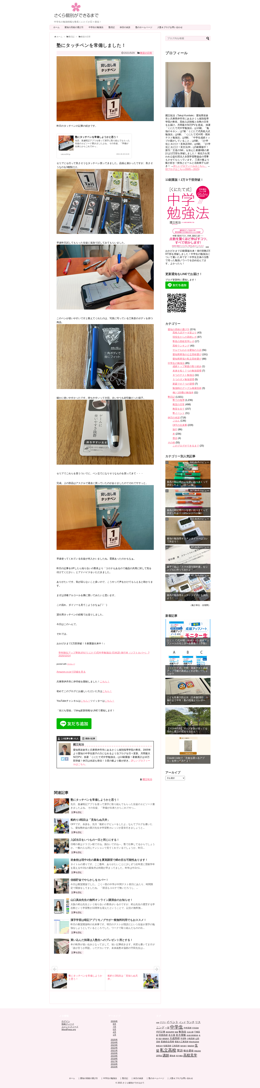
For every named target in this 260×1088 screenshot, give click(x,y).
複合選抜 (188, 1050)
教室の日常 (146, 53)
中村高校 (188, 1028)
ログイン (66, 1021)
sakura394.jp (65, 154)
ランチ (190, 1022)
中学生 (176, 1026)
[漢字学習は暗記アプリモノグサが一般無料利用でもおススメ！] (61, 926)
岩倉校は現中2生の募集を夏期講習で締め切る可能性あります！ (109, 859)
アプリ (163, 1022)
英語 (180, 1050)
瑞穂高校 (190, 1046)
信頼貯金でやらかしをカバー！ (89, 879)
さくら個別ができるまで (133, 1083)
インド (182, 1022)
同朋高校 (163, 1035)
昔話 (175, 438)
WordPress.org (69, 1029)
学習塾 (183, 1038)
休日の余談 (126, 27)
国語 (160, 1039)
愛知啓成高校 (194, 1042)
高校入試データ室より (185, 332)
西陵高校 (197, 1051)
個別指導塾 (170, 1032)
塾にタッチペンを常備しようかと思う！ (96, 137)
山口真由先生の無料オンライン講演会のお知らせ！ (102, 899)
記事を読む (76, 812)
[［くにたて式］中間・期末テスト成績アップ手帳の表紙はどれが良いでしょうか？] (187, 662)
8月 (114, 1024)
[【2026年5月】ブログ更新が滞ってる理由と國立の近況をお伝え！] (187, 720)
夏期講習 (165, 1039)
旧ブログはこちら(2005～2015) (182, 169)
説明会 (159, 1056)
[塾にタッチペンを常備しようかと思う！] (61, 805)
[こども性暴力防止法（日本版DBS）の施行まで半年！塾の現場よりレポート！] (187, 691)
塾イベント (179, 413)
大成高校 (175, 1038)
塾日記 (112, 27)
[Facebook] (66, 759)
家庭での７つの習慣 (183, 384)
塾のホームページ (144, 27)
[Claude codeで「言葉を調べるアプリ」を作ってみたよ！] (187, 750)
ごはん (176, 420)
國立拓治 (147, 779)
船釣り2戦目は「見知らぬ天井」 (90, 819)
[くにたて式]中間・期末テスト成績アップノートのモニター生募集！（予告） (188, 642)
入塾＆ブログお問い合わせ (171, 27)
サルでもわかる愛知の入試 (187, 350)
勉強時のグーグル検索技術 (187, 388)
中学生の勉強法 (97, 27)
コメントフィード (70, 1026)
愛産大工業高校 (182, 1042)
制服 (176, 1032)
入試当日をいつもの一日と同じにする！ (95, 839)
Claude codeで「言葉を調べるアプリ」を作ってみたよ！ (186, 759)
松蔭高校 (167, 1046)
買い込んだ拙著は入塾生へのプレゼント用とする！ (102, 939)
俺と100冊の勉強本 (183, 392)
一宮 (167, 1027)
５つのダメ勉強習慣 (183, 379)
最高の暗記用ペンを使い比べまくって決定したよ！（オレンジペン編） (187, 511)
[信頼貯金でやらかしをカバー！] (61, 886)
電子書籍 (179, 1056)
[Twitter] (63, 759)
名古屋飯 (181, 1035)
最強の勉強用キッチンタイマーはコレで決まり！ (187, 540)
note (157, 1022)
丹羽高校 (195, 1028)
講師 (166, 1055)
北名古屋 (190, 1032)
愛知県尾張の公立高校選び (187, 354)
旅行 (175, 429)
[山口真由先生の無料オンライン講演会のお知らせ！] (61, 906)
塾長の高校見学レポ (183, 341)
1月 (114, 1035)
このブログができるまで (186, 445)
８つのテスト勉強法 (183, 375)
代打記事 (160, 1031)
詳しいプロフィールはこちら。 (190, 166)
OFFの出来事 (180, 425)
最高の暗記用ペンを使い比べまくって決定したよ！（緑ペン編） (187, 483)
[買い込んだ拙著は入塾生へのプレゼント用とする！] (61, 946)
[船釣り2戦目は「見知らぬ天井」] (61, 825)
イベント (172, 1022)
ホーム (56, 27)
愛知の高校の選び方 (75, 27)
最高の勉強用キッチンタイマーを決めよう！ (187, 596)
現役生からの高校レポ (185, 337)
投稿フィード (68, 1024)
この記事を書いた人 (69, 738)
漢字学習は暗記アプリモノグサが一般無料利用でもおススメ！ (108, 919)
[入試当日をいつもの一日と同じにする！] (61, 846)
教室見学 (159, 1046)
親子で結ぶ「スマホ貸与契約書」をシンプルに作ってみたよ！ (187, 568)
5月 (114, 1029)
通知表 (172, 1056)
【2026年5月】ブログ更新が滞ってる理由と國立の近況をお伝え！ (187, 730)
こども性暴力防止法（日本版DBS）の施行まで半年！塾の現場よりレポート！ (187, 700)
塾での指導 (179, 400)
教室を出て (179, 409)
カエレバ (71, 664)
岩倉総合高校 (167, 1041)
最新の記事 (90, 738)
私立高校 (168, 1050)
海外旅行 (183, 1046)
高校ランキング (181, 345)
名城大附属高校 (192, 1035)
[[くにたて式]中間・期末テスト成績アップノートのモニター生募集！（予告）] (187, 632)
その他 (171, 442)
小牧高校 (191, 1038)
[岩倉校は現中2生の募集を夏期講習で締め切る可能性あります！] (61, 866)
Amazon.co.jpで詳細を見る (71, 672)
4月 (114, 1032)
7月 (114, 1026)
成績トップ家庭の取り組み (187, 366)
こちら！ (105, 681)
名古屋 (171, 1035)
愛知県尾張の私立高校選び (187, 359)
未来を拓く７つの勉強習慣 (187, 370)
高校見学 (190, 1055)
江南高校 (176, 1046)
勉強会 (182, 1031)
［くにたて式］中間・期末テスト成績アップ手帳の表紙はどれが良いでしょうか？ (187, 671)
